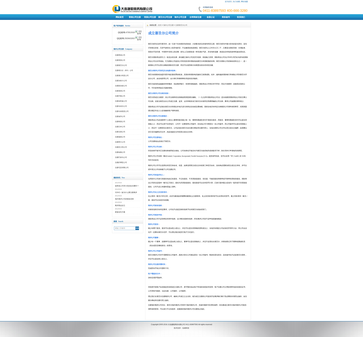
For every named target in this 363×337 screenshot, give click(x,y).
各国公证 (211, 17)
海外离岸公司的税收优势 (124, 199)
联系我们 (241, 17)
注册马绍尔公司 (121, 106)
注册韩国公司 (120, 122)
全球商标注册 (195, 17)
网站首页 (120, 17)
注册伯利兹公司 (121, 101)
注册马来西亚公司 (122, 111)
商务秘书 (226, 17)
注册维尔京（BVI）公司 (124, 70)
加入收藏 (236, 2)
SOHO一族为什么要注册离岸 (126, 192)
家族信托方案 (120, 212)
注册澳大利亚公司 (122, 76)
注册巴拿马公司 (121, 157)
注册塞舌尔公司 (121, 65)
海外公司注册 (180, 17)
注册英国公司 (120, 60)
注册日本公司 (120, 127)
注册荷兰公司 (120, 142)
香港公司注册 (135, 17)
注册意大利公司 (121, 147)
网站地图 (244, 2)
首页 (160, 25)
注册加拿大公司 (121, 81)
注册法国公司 (120, 132)
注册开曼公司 (120, 96)
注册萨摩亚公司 (121, 162)
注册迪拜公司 (120, 116)
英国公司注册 (150, 17)
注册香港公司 (120, 55)
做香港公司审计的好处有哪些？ (127, 186)
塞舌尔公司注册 (165, 17)
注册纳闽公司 (120, 152)
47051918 (130, 32)
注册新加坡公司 (121, 86)
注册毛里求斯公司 (122, 168)
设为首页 (228, 2)
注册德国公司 (120, 137)
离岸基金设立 (120, 205)
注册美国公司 (120, 91)
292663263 (129, 38)
